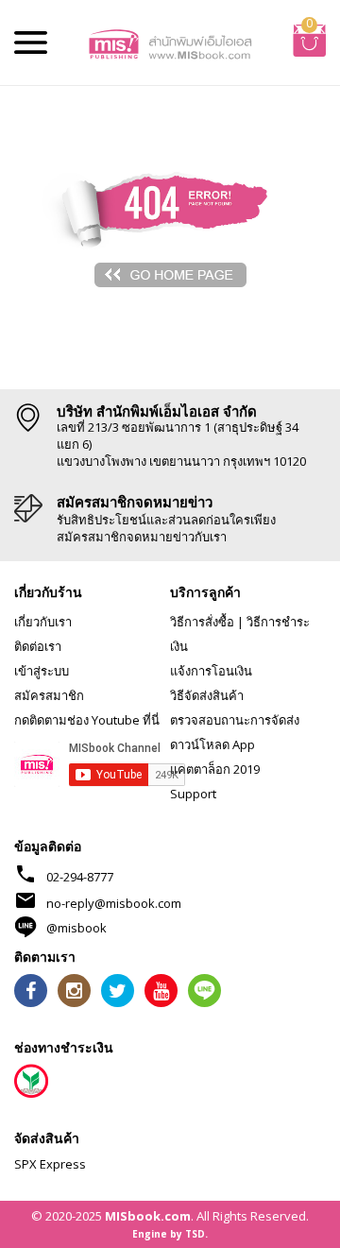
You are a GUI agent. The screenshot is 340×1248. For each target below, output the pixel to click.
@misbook (76, 927)
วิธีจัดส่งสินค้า (207, 695)
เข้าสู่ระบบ (41, 670)
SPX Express (50, 1163)
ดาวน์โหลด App (212, 744)
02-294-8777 (79, 876)
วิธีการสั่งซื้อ (202, 621)
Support (193, 793)
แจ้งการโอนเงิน (211, 670)
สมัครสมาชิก (49, 695)
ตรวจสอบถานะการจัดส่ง (234, 719)
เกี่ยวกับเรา (43, 621)
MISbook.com (148, 1215)
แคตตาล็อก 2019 (215, 769)
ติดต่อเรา (37, 646)
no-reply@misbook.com (113, 903)
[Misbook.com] (170, 42)
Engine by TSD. (170, 1233)
